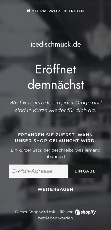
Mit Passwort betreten (57, 11)
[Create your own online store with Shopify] (85, 211)
